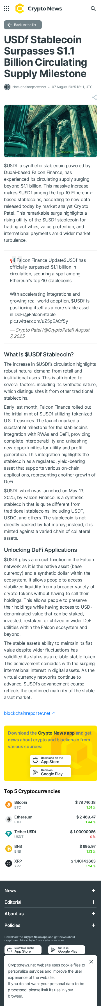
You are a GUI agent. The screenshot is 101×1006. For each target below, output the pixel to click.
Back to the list (25, 25)
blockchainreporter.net (27, 713)
